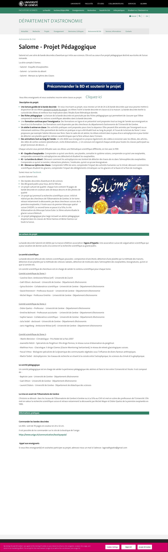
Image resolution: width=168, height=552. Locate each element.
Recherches (92, 10)
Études (101, 4)
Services (132, 4)
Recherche (36, 31)
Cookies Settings (112, 547)
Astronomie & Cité (94, 31)
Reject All (128, 547)
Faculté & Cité (104, 10)
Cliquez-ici (94, 97)
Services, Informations (113, 31)
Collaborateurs (116, 4)
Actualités (24, 31)
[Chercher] (140, 16)
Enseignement (59, 31)
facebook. (37, 172)
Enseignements (78, 10)
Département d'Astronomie (51, 21)
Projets (46, 31)
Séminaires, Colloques (76, 31)
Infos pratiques (119, 10)
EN (147, 16)
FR (144, 16)
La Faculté (46, 10)
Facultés (89, 4)
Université (76, 4)
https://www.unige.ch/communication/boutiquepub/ (43, 434)
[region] (84, 547)
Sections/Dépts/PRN (61, 10)
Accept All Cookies (145, 547)
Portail (133, 16)
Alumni (143, 4)
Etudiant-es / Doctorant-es (138, 10)
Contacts (129, 31)
